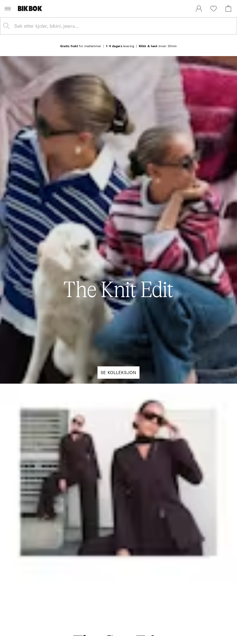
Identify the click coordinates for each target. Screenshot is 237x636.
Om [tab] (194, 260)
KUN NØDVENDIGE (45, 371)
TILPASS (115, 371)
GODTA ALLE (192, 371)
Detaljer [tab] (118, 260)
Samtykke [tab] (42, 260)
